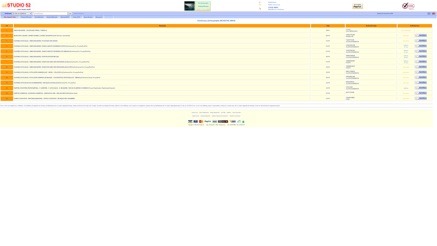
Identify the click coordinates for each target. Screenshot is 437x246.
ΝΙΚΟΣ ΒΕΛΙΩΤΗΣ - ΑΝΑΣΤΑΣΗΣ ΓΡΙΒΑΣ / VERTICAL (30, 30)
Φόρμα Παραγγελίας (215, 112)
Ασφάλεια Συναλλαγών (235, 116)
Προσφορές (99, 17)
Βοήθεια (270, 4)
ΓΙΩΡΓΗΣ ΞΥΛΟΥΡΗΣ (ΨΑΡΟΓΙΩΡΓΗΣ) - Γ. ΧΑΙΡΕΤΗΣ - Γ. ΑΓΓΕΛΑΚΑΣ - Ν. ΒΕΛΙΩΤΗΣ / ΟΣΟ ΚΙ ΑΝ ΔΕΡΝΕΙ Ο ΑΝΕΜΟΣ (51, 88)
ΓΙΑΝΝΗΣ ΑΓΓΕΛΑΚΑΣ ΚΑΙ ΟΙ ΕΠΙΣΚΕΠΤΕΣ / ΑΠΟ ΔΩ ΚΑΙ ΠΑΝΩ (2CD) (36, 83)
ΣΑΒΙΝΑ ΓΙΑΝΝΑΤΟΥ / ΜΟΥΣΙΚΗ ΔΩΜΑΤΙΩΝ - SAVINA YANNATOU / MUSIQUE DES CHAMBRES (44, 98)
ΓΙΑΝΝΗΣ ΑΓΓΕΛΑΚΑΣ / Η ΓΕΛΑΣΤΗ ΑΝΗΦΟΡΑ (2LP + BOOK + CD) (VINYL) (38, 72)
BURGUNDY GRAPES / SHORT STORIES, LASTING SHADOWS (33, 35)
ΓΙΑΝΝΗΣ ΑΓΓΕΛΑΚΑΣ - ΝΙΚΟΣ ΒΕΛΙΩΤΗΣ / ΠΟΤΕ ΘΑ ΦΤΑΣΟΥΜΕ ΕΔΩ (36, 56)
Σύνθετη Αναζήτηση (79, 13)
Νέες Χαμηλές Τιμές (10, 17)
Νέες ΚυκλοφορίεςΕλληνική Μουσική (203, 4)
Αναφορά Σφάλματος (205, 116)
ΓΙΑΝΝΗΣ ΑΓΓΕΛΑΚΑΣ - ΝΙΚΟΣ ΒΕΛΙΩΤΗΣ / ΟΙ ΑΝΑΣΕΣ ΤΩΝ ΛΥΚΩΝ (35, 41)
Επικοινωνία (276, 4)
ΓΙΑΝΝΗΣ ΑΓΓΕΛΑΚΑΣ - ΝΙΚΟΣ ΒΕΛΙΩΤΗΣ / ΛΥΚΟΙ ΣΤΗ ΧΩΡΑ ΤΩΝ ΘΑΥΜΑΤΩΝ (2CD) (41, 62)
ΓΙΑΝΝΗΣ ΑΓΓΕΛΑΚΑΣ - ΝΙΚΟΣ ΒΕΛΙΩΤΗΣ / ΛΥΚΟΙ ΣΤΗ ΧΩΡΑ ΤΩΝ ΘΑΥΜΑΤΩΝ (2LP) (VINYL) (43, 67)
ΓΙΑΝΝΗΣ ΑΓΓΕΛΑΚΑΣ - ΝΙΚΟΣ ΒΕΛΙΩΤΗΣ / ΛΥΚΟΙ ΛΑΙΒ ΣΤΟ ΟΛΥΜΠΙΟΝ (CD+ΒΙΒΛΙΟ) (41, 51)
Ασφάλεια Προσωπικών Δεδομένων (220, 116)
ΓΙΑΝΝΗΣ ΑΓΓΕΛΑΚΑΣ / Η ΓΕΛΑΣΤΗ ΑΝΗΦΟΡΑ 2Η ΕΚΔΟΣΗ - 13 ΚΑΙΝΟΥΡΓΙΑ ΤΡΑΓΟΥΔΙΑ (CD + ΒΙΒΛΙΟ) (47, 77)
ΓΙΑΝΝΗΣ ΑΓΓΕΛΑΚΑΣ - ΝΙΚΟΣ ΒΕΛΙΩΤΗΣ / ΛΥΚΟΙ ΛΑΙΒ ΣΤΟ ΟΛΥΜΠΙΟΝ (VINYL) (40, 46)
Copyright (190, 124)
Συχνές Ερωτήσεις (236, 112)
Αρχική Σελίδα (195, 116)
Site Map (223, 112)
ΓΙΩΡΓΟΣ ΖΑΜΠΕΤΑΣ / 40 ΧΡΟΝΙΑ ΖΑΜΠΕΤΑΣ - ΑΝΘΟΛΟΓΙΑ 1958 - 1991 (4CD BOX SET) (41, 93)
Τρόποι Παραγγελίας (204, 112)
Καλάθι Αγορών (272, 2)
